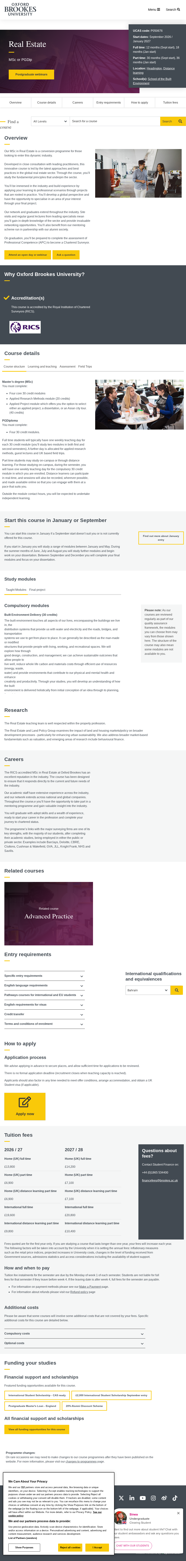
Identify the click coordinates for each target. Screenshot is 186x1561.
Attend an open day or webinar (28, 254)
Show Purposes (24, 1547)
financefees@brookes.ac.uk (160, 1180)
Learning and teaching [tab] (42, 366)
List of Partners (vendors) (22, 1538)
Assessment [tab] (67, 366)
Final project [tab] (37, 589)
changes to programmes (81, 1461)
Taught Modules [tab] (16, 589)
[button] (44, 976)
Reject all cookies (70, 1547)
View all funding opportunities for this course (37, 1429)
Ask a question (66, 254)
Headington (154, 68)
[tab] (44, 976)
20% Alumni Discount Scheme (84, 1406)
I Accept (97, 1547)
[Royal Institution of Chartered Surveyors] (25, 328)
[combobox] (115, 121)
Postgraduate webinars (31, 74)
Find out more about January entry (161, 538)
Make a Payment (90, 1286)
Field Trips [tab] (85, 366)
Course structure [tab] (14, 366)
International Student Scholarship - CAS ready (37, 1395)
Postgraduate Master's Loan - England (32, 1406)
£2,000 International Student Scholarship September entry (111, 1395)
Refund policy (79, 1292)
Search (167, 121)
